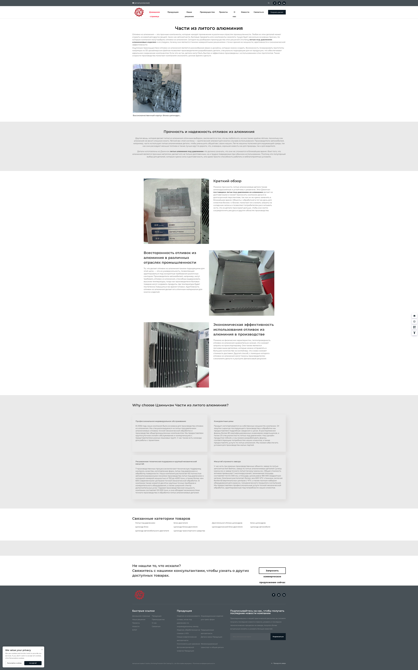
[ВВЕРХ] (414, 332)
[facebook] (274, 3)
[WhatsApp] (414, 321)
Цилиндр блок (141, 527)
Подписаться (278, 636)
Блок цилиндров (258, 523)
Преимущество (207, 12)
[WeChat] (414, 327)
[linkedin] (284, 3)
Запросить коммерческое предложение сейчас (272, 571)
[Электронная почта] (414, 315)
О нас (234, 12)
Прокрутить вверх (279, 663)
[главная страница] (139, 12)
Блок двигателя (181, 523)
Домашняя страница (154, 12)
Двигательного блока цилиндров (227, 523)
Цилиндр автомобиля (260, 527)
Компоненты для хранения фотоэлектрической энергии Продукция (188, 647)
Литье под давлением (145, 523)
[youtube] (279, 3)
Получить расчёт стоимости (276, 12)
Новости (245, 12)
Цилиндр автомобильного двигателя (152, 531)
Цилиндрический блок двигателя (227, 527)
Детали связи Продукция (211, 637)
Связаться (259, 12)
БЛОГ (134, 630)
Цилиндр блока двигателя (186, 527)
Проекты (223, 12)
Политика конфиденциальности (204, 663)
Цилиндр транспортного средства (189, 531)
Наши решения (189, 12)
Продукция (173, 12)
